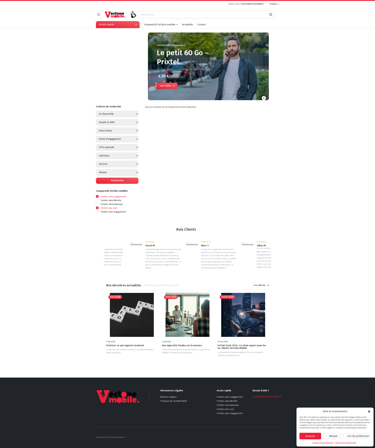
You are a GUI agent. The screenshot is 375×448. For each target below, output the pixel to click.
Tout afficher (260, 285)
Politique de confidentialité (323, 443)
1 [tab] (263, 98)
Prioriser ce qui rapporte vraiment (125, 345)
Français (273, 4)
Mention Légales (168, 397)
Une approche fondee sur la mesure (182, 345)
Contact (201, 24)
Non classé (115, 297)
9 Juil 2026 (110, 342)
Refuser (333, 436)
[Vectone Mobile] (115, 14)
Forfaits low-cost (109, 208)
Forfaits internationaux (112, 204)
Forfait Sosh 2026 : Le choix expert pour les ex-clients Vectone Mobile (242, 347)
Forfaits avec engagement (113, 196)
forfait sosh (227, 297)
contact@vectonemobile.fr (252, 4)
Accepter (310, 436)
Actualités (187, 24)
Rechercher (117, 180)
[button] (369, 411)
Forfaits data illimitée (111, 200)
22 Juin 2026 (223, 342)
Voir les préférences (358, 436)
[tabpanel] (208, 68)
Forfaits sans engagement (113, 211)
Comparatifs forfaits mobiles (159, 24)
